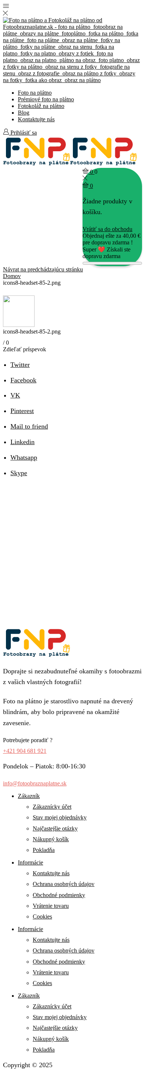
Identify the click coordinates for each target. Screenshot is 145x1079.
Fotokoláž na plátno (41, 106)
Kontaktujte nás (36, 119)
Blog (23, 112)
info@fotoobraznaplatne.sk (35, 783)
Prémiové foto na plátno (46, 99)
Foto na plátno (35, 92)
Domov (12, 276)
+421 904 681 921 (24, 751)
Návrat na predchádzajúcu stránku (43, 269)
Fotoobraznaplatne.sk (85, 1065)
